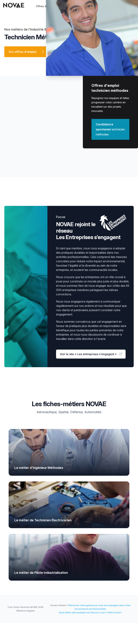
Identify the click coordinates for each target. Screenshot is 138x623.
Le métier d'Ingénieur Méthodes (38, 468)
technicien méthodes (110, 129)
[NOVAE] (13, 5)
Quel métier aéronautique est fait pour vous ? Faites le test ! (90, 612)
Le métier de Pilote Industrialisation (41, 572)
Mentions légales (26, 610)
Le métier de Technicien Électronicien (43, 520)
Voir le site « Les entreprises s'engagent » (88, 354)
